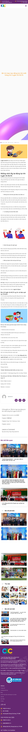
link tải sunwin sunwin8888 (13, 415)
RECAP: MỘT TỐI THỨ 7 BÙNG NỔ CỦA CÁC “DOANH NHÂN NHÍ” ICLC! (17, 640)
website (8, 424)
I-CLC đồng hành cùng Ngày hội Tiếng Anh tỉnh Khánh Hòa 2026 (13, 637)
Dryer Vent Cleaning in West (13, 421)
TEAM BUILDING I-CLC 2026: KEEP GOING (18, 630)
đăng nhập (8, 431)
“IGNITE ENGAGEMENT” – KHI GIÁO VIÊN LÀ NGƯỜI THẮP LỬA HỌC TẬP (12, 460)
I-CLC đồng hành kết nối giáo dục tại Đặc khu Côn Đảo (13, 504)
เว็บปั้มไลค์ (9, 418)
